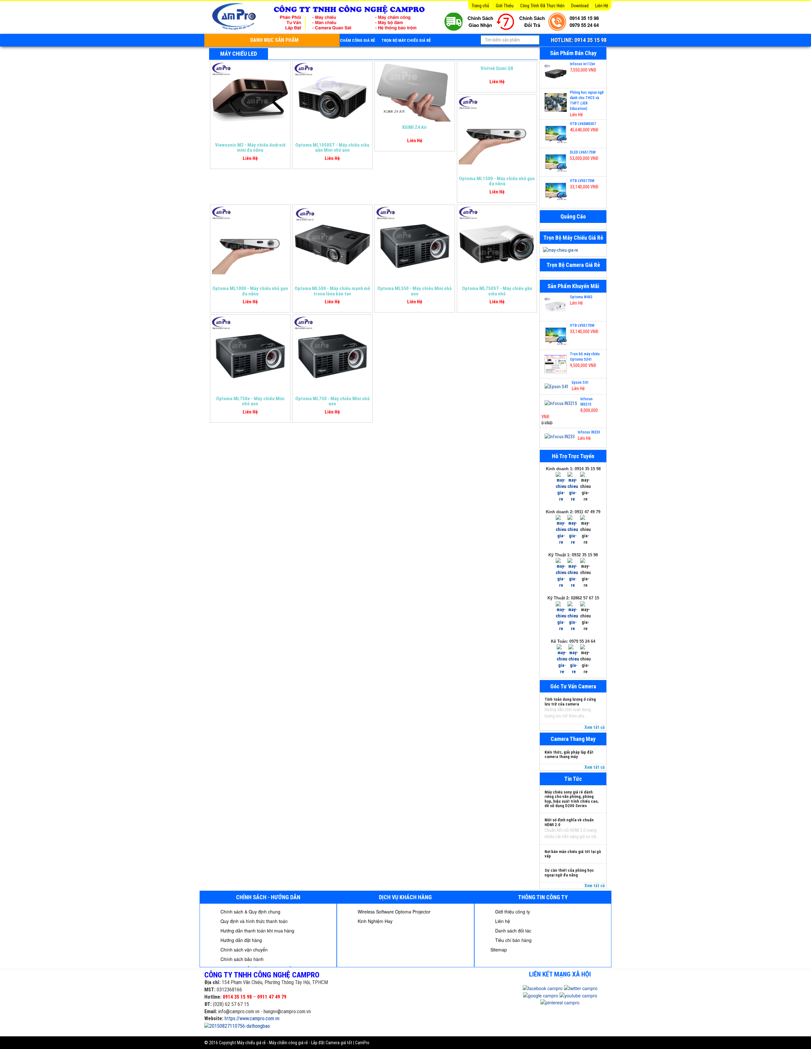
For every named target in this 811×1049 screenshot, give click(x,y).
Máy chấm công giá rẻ (353, 40)
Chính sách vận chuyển (243, 949)
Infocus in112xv (582, 64)
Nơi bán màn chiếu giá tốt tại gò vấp (573, 853)
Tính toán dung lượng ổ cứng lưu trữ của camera (570, 701)
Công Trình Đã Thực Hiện (542, 5)
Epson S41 (580, 382)
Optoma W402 (581, 297)
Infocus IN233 (589, 432)
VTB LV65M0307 (583, 124)
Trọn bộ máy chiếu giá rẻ (406, 40)
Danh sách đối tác (512, 930)
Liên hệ (502, 921)
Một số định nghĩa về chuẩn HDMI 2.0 (569, 822)
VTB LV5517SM (582, 181)
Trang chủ (480, 5)
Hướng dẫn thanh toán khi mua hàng (256, 930)
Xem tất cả (594, 727)
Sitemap (498, 949)
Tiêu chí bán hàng (513, 940)
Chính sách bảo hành (241, 959)
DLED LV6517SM (583, 152)
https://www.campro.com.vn (252, 1018)
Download (580, 5)
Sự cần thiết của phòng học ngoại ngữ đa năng (569, 872)
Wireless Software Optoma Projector (393, 911)
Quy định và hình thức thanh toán (253, 921)
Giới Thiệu (505, 5)
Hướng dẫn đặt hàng (240, 940)
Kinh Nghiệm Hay (374, 921)
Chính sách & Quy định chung (249, 911)
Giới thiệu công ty (512, 911)
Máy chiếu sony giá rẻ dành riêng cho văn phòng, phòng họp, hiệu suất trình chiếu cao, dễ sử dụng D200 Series (571, 799)
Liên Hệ (601, 5)
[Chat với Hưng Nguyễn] (561, 486)
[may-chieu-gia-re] (573, 250)
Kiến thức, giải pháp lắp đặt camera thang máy (569, 754)
